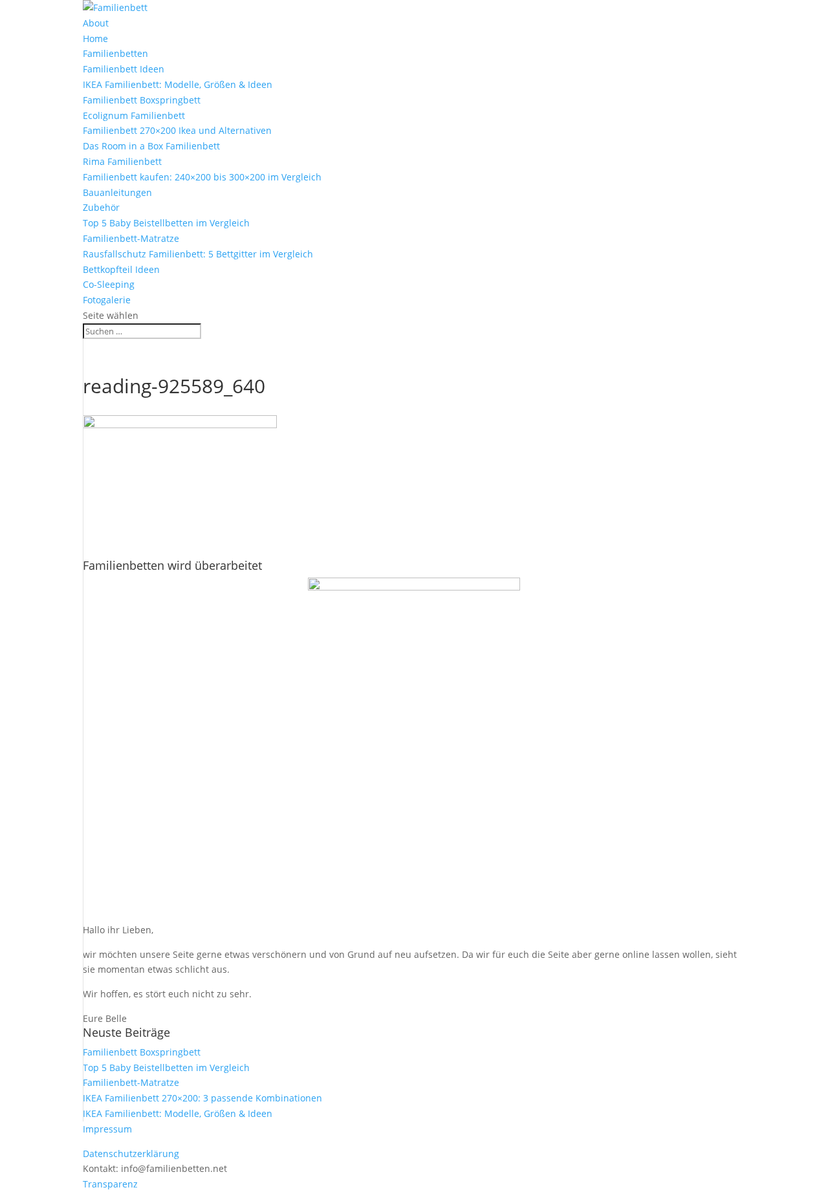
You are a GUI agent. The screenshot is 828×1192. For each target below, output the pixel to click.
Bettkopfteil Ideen (121, 269)
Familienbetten (115, 53)
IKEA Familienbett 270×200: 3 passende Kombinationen (202, 1098)
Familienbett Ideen (123, 69)
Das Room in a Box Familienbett (151, 146)
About (96, 23)
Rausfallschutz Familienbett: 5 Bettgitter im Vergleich (198, 254)
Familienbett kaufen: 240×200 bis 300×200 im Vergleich (202, 177)
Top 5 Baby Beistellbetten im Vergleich (166, 223)
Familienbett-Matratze (131, 238)
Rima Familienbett (122, 161)
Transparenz (110, 1184)
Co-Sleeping (109, 284)
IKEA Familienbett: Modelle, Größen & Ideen (177, 84)
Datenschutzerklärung (131, 1153)
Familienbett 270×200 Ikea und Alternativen (177, 130)
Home (95, 38)
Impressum (107, 1129)
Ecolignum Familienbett (134, 115)
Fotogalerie (107, 300)
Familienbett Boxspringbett (142, 100)
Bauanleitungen (117, 192)
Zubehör (101, 207)
